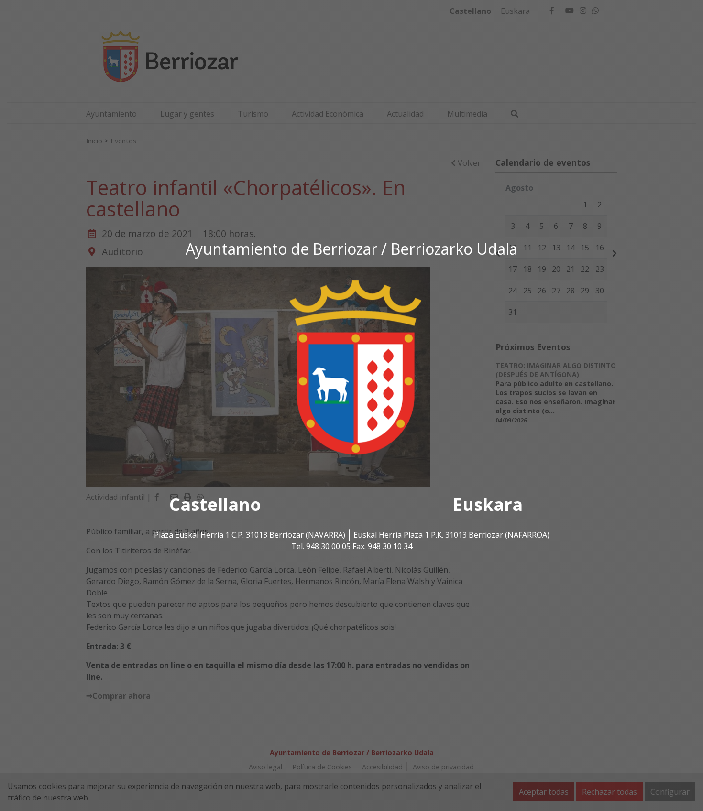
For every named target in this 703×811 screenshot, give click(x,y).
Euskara (488, 504)
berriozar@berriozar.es (351, 557)
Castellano (215, 504)
